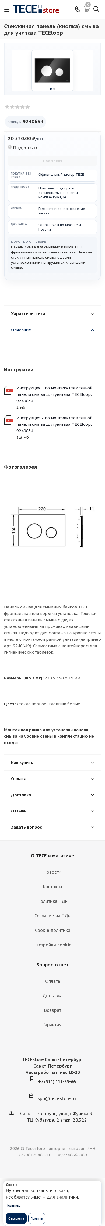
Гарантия (52, 1024)
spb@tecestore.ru (57, 1098)
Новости (52, 872)
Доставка (52, 995)
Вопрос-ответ (52, 965)
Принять (37, 1218)
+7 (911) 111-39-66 (57, 1081)
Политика (13, 1205)
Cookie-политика (52, 930)
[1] (7, 107)
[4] (22, 107)
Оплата (52, 981)
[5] (27, 107)
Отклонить (16, 1218)
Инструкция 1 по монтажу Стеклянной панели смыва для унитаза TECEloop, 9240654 (54, 394)
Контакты (52, 886)
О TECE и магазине (52, 856)
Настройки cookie (52, 944)
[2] (12, 107)
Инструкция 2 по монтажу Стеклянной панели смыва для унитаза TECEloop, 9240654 (54, 424)
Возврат (52, 1010)
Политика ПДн (52, 901)
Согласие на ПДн (52, 915)
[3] (17, 107)
